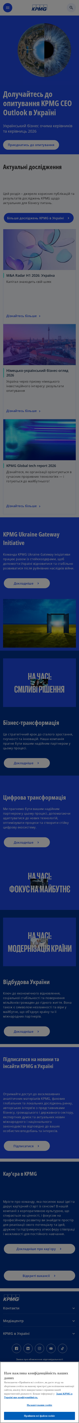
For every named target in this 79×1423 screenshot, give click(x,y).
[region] (39, 1392)
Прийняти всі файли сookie (39, 1415)
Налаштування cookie (39, 1405)
